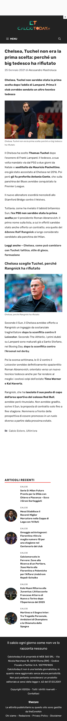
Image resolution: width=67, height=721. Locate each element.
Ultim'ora (31, 430)
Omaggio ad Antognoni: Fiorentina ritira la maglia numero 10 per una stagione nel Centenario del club (33, 539)
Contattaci (33, 693)
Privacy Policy (40, 715)
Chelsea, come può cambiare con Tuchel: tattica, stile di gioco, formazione (33, 250)
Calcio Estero (17, 430)
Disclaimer (56, 715)
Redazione (24, 715)
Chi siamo (11, 715)
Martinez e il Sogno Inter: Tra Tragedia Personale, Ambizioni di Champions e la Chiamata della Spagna (34, 619)
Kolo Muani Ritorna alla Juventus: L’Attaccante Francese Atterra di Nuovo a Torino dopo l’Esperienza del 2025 (34, 595)
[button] (59, 39)
